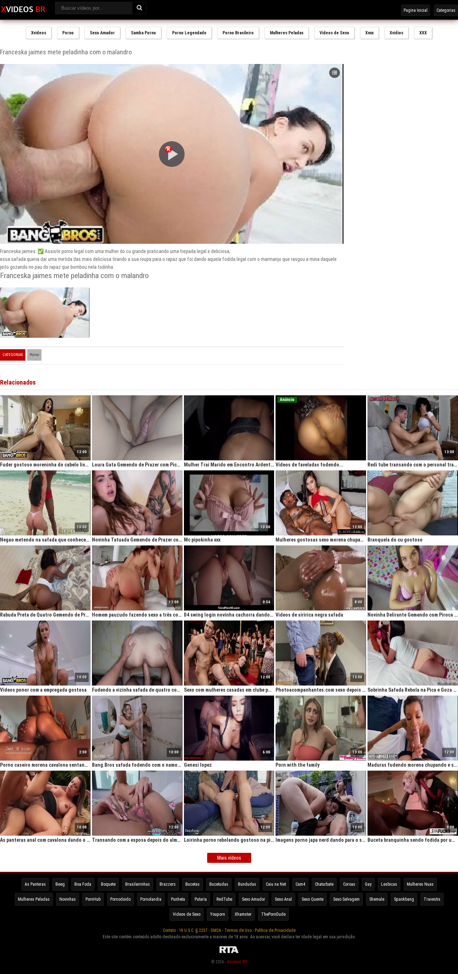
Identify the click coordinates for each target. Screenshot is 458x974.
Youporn (217, 914)
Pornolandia (150, 899)
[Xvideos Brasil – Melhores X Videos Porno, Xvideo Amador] (23, 10)
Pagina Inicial (416, 10)
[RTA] (229, 953)
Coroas (349, 884)
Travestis (432, 899)
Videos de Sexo (334, 32)
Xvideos (38, 32)
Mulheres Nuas (420, 884)
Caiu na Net (276, 884)
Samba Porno (143, 32)
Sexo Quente (312, 899)
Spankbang (404, 899)
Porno (68, 32)
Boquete (108, 884)
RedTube (224, 899)
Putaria (201, 899)
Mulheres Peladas (286, 32)
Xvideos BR (237, 961)
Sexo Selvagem (346, 899)
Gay (368, 884)
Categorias (446, 10)
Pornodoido (120, 899)
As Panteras (35, 884)
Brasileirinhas (137, 884)
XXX (423, 32)
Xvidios (396, 32)
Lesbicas (389, 884)
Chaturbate (324, 884)
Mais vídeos (229, 858)
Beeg (60, 884)
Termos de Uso (238, 930)
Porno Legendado (189, 32)
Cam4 (300, 884)
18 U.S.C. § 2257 (193, 930)
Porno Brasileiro (238, 32)
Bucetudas (218, 884)
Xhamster (243, 914)
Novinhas (67, 899)
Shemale (376, 899)
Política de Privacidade (275, 930)
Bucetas (192, 884)
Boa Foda (82, 884)
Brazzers (168, 884)
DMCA (216, 930)
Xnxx (369, 32)
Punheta (178, 899)
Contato (169, 930)
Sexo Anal (283, 899)
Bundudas (247, 884)
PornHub (93, 899)
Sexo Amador (102, 32)
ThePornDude (273, 914)
